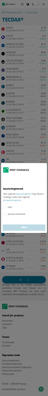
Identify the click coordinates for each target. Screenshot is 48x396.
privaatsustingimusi (12, 200)
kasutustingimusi (23, 194)
